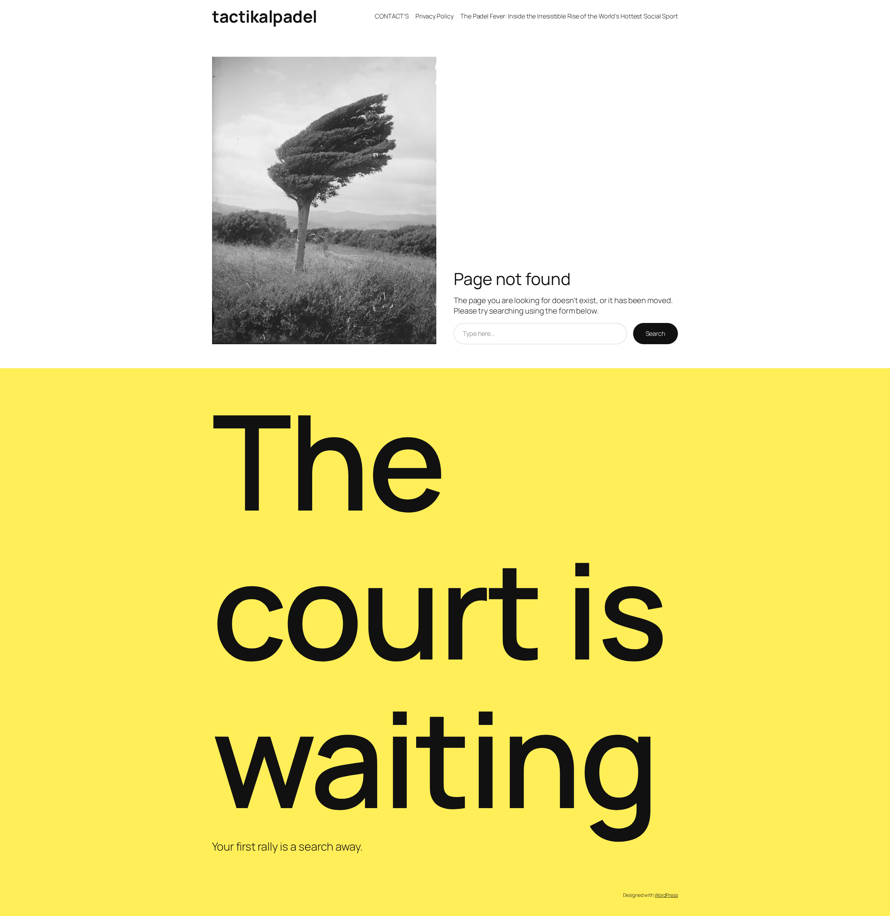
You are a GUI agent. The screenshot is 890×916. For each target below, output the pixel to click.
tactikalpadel (264, 16)
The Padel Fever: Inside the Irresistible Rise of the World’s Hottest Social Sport (569, 16)
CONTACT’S (392, 16)
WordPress (666, 895)
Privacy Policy (434, 16)
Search (655, 333)
